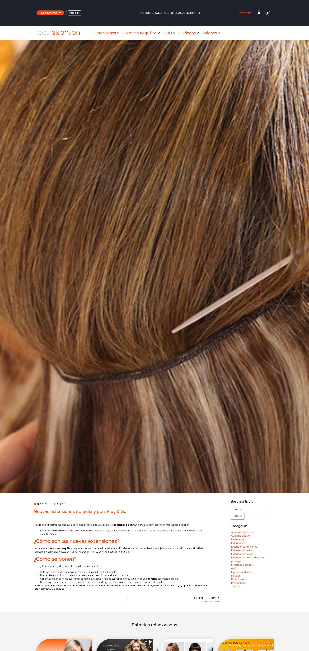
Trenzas (235, 586)
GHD (233, 568)
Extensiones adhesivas (244, 546)
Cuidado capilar (240, 535)
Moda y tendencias (242, 572)
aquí (91, 585)
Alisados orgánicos (242, 532)
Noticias (235, 575)
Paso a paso (238, 579)
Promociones (238, 583)
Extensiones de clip (242, 550)
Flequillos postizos (242, 564)
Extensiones (238, 539)
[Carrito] (259, 12)
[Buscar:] (249, 509)
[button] (243, 13)
